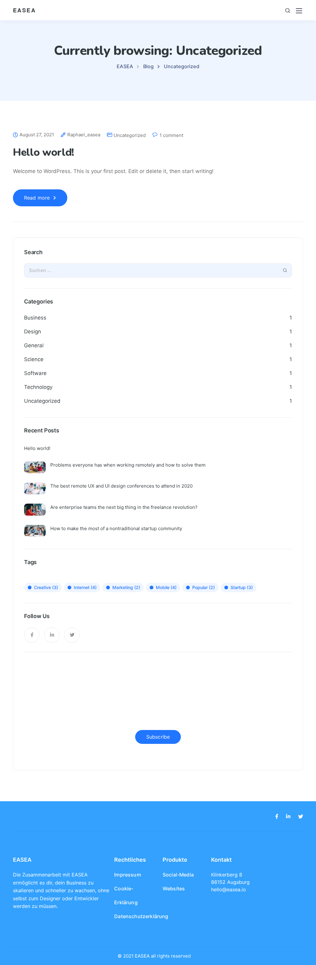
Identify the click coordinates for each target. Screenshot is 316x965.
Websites (174, 888)
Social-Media (178, 875)
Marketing (126, 587)
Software (35, 373)
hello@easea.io (228, 889)
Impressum (127, 875)
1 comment (171, 135)
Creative (46, 587)
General (34, 345)
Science (34, 359)
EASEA (24, 10)
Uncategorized (130, 135)
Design (32, 331)
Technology (38, 387)
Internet (85, 587)
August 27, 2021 (36, 134)
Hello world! (43, 152)
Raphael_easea (83, 134)
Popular (203, 587)
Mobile (166, 587)
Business (35, 318)
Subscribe (158, 737)
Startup (242, 587)
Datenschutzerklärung (141, 916)
